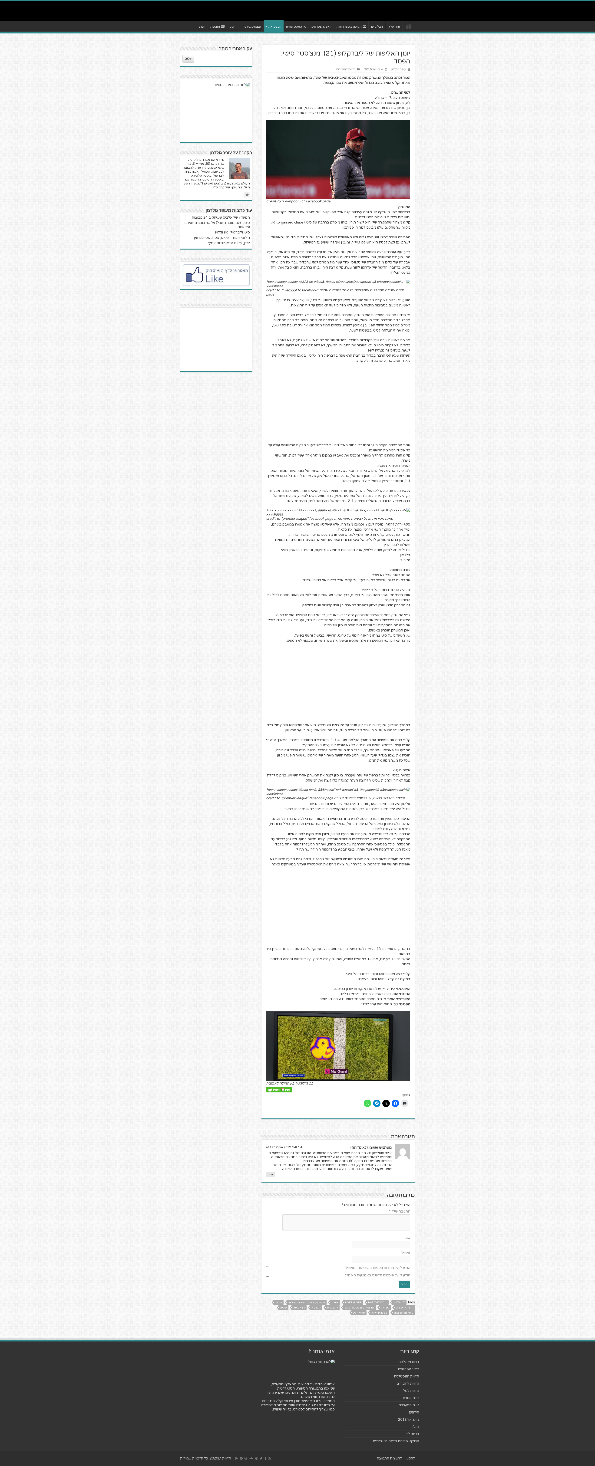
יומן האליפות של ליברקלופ (359, 1307)
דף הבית (409, 26)
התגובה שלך (399, 1211)
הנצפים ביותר (252, 27)
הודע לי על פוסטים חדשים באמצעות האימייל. (377, 1275)
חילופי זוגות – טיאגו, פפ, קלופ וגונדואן (222, 238)
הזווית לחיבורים (345, 69)
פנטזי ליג (412, 1434)
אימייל (405, 1253)
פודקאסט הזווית (296, 27)
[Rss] (269, 1458)
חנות (202, 27)
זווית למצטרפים (321, 27)
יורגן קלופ (332, 1307)
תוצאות (215, 27)
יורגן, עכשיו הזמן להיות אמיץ (229, 243)
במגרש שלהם (408, 1362)
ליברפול (316, 1307)
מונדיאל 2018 (408, 1419)
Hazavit (399, 1302)
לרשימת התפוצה (389, 1458)
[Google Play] (236, 1458)
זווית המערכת (409, 1405)
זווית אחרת (411, 1398)
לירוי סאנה (299, 1307)
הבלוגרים (377, 27)
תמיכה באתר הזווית (349, 27)
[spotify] (241, 1458)
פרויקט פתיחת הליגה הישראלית (396, 1441)
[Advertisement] (338, 400)
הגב (270, 1174)
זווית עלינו (394, 27)
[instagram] (246, 1458)
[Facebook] (265, 1458)
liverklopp (353, 1302)
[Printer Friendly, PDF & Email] (279, 1089)
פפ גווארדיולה (379, 1312)
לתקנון (410, 1458)
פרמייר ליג (359, 1312)
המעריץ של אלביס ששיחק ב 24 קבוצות (221, 217)
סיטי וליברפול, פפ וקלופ (232, 232)
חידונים (234, 27)
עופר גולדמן (398, 69)
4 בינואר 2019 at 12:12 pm (284, 1147)
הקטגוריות (274, 27)
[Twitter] (261, 1458)
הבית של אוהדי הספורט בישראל (306, 1302)
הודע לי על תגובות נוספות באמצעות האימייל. (377, 1268)
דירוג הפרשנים (408, 1369)
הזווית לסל (411, 1391)
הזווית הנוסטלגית (406, 1376)
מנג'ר (415, 1427)
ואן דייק (385, 1307)
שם (407, 1238)
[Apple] (256, 1458)
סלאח (283, 1307)
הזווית (278, 1302)
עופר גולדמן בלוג (403, 1312)
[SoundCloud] (251, 1458)
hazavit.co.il (377, 1302)
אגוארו (335, 1302)
